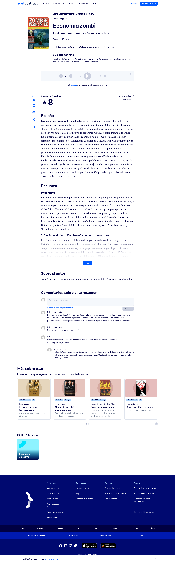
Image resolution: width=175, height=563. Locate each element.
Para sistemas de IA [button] (87, 3)
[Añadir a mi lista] (34, 112)
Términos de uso (72, 535)
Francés (135, 528)
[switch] (87, 76)
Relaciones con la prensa (115, 493)
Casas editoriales (112, 488)
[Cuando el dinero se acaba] (141, 388)
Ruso (78, 528)
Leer (87, 263)
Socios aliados (111, 499)
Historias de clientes (84, 499)
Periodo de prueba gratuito (145, 488)
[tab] (86, 424)
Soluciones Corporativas (144, 512)
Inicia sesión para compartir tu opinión (60, 308)
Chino (95, 528)
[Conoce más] (66, 96)
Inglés (22, 528)
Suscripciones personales (144, 493)
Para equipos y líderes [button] (52, 3)
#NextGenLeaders (54, 493)
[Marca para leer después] (34, 105)
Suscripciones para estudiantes (142, 500)
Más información (52, 559)
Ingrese (74, 85)
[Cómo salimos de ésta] (105, 388)
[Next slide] (156, 423)
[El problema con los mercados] (34, 388)
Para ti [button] (72, 3)
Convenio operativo (107, 535)
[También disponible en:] (34, 126)
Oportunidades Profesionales (52, 505)
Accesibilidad (142, 535)
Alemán (40, 528)
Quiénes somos (52, 488)
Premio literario (52, 499)
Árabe (153, 528)
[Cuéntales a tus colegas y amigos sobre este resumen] (34, 119)
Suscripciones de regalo (144, 507)
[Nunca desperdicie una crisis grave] (69, 388)
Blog (77, 493)
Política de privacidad (36, 535)
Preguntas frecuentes (55, 512)
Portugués (114, 528)
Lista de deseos (82, 488)
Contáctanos (52, 517)
